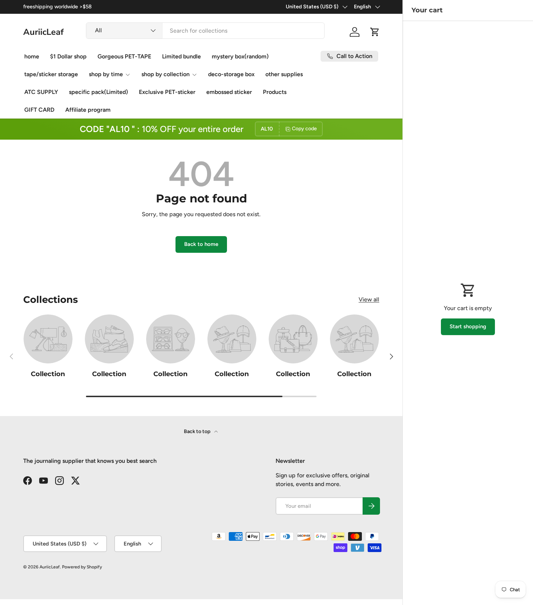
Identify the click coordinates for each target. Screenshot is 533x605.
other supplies (284, 74)
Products (274, 92)
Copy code (304, 129)
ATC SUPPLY (41, 92)
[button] (375, 32)
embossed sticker (229, 92)
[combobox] (205, 30)
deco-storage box (231, 74)
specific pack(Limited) (98, 92)
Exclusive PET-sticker (167, 92)
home (31, 56)
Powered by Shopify (82, 566)
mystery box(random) (240, 56)
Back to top (197, 431)
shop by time (106, 74)
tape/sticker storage (51, 74)
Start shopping (468, 326)
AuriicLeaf (50, 566)
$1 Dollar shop (68, 56)
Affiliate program (88, 109)
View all (369, 299)
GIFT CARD (39, 109)
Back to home (201, 244)
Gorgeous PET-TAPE (124, 56)
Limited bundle (181, 56)
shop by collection (165, 74)
